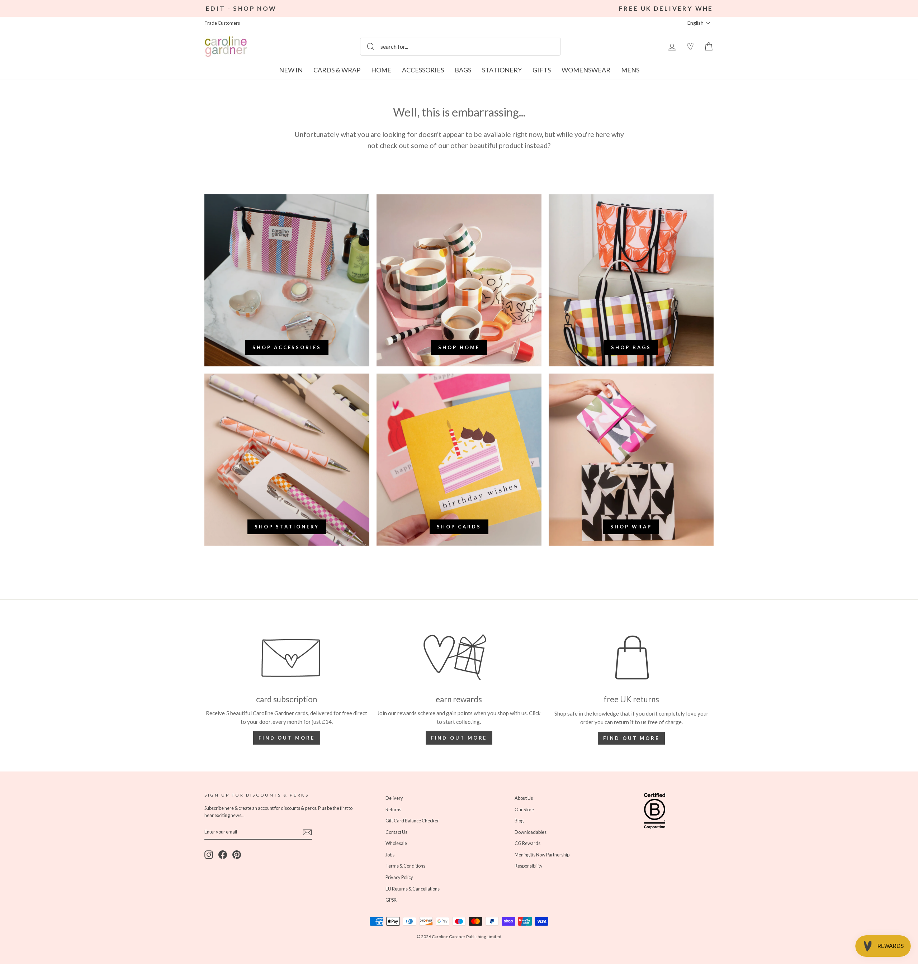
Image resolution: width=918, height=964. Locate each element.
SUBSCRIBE (389, 535)
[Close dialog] (589, 394)
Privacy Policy (352, 516)
